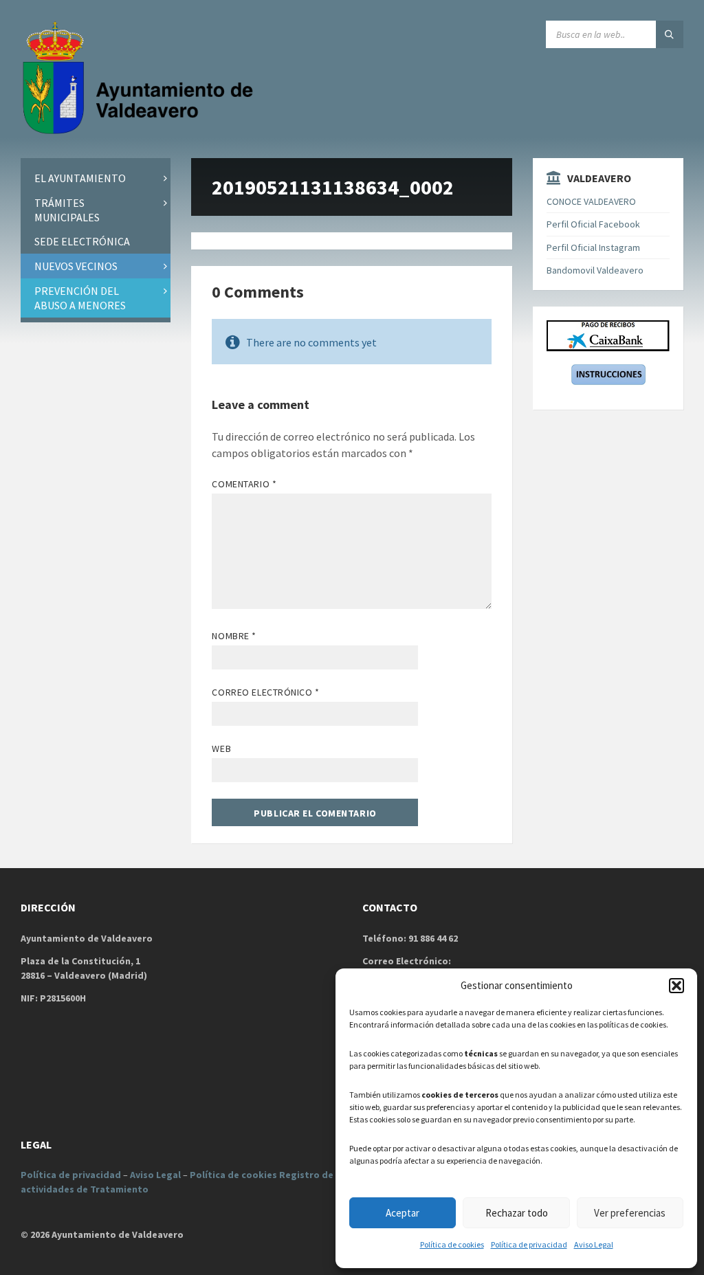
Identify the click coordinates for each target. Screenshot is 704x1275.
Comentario (244, 484)
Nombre (234, 636)
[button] (676, 986)
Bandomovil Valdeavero (595, 270)
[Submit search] (669, 34)
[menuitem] (95, 178)
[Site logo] (141, 131)
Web (221, 748)
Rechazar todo (516, 1212)
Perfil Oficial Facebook (593, 224)
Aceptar (402, 1212)
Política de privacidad (529, 1244)
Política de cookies (452, 1244)
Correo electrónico (265, 692)
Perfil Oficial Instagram (593, 247)
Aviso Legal (593, 1244)
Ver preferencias (630, 1212)
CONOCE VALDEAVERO (591, 201)
